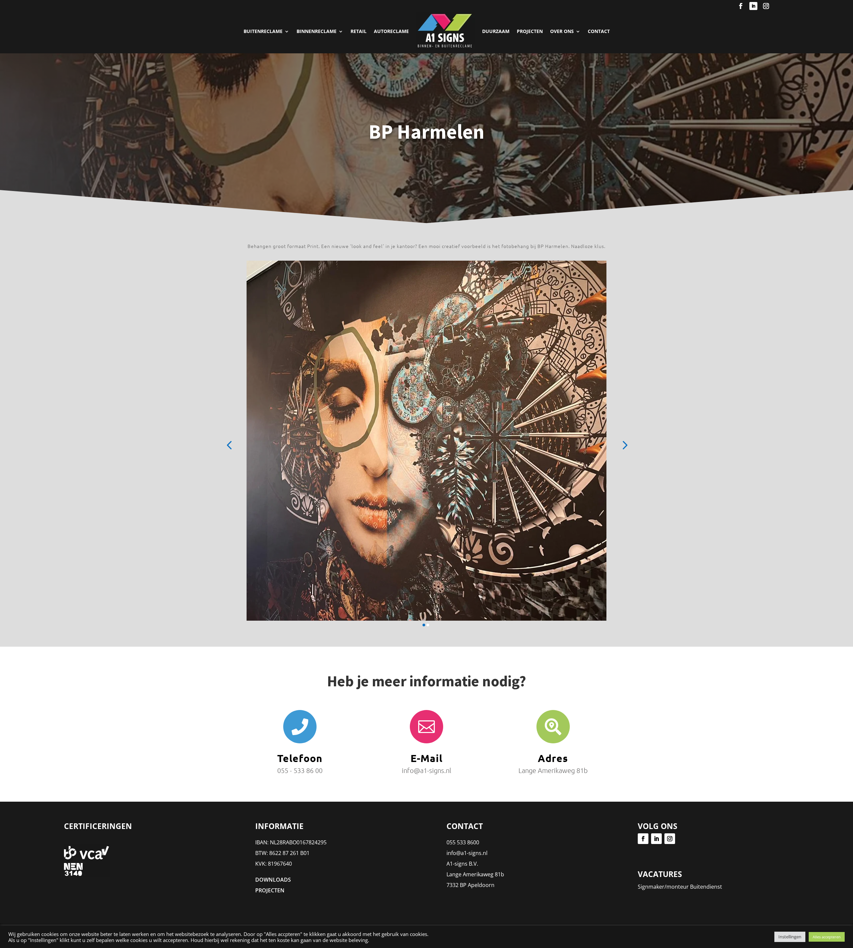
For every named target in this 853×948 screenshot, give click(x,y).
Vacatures (660, 874)
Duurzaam (495, 31)
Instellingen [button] (789, 937)
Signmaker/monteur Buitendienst (680, 886)
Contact (599, 31)
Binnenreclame (317, 31)
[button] (229, 444)
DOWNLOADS (273, 879)
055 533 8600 (462, 842)
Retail (359, 31)
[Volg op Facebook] (741, 6)
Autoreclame (391, 31)
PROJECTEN (530, 31)
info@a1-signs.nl (466, 853)
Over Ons (562, 31)
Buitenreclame (263, 31)
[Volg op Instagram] (766, 6)
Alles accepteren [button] (827, 936)
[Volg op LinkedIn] (753, 6)
